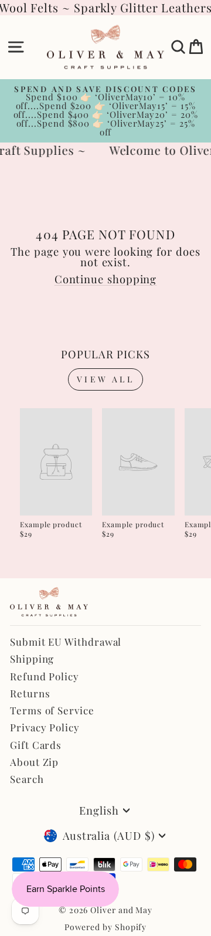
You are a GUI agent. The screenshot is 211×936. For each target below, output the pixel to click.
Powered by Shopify (105, 926)
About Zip (34, 761)
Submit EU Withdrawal (65, 641)
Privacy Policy (45, 727)
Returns (30, 693)
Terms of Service (52, 710)
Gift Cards (36, 744)
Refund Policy (44, 676)
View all (105, 379)
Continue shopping (106, 279)
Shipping (32, 658)
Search (27, 778)
